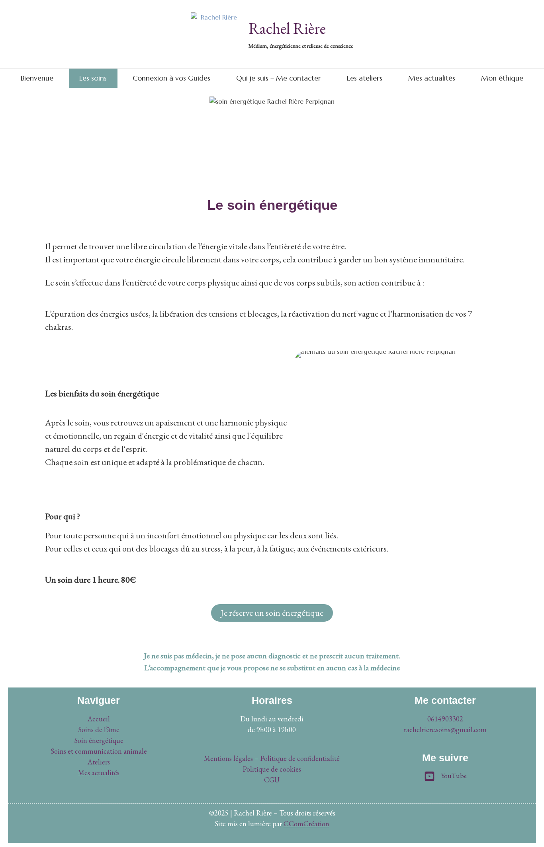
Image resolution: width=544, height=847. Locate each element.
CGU (272, 779)
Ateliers (99, 761)
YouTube (454, 775)
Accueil (99, 718)
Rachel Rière (287, 28)
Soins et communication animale (99, 751)
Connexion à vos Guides (171, 78)
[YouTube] (429, 777)
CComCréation (306, 823)
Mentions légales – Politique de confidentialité (272, 758)
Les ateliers (364, 78)
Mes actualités (431, 78)
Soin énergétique (98, 740)
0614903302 (445, 718)
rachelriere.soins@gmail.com (445, 729)
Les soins (93, 78)
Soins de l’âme (98, 729)
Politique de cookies (272, 769)
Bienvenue (37, 78)
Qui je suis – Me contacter (278, 78)
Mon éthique (502, 78)
